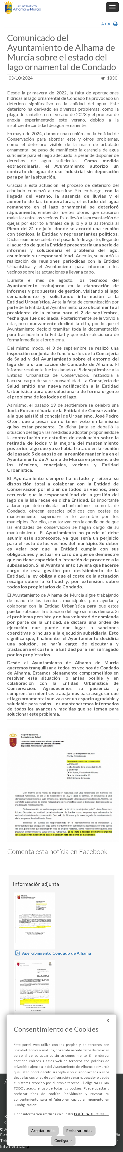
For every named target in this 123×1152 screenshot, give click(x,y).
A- (110, 23)
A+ (104, 23)
